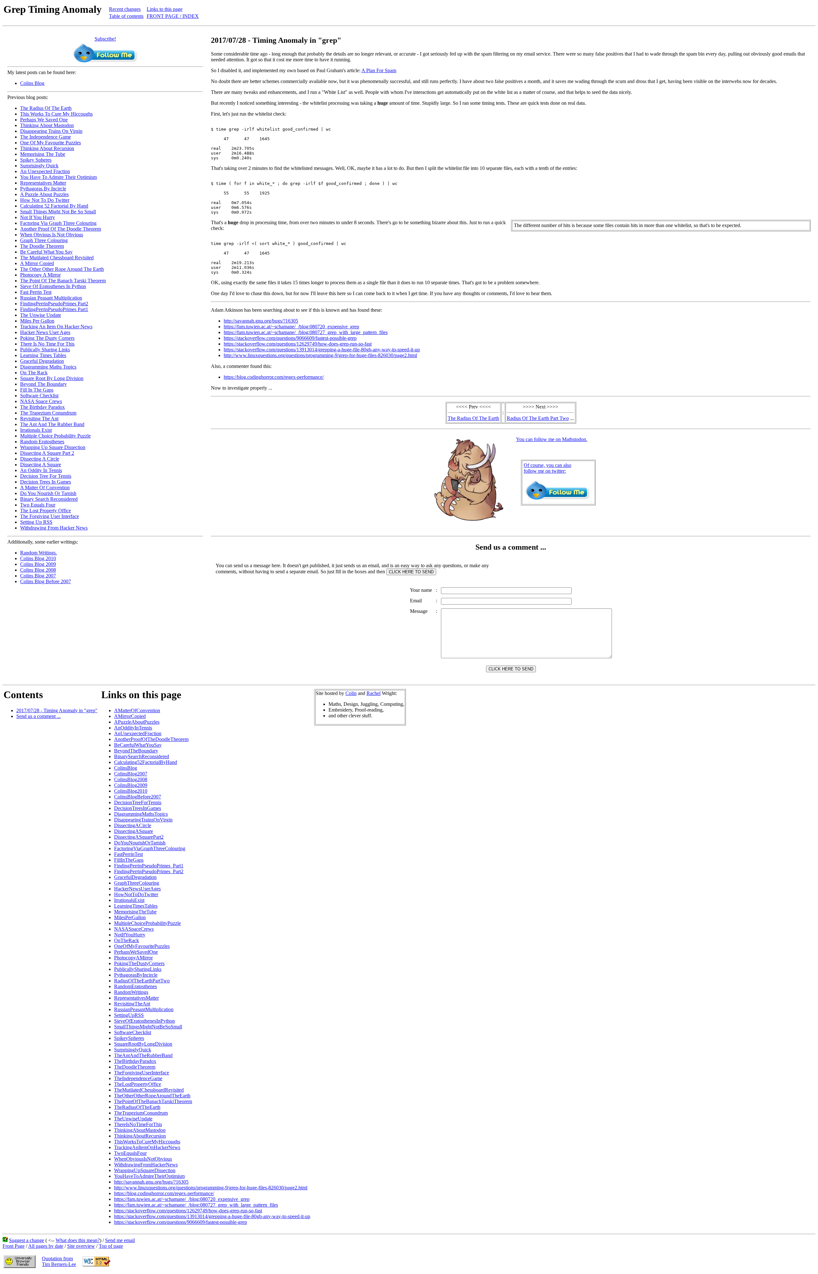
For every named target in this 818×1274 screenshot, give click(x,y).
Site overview (81, 1246)
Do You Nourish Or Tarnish (48, 493)
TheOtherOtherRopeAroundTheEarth (152, 1095)
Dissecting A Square (40, 464)
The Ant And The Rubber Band (52, 424)
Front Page (14, 1246)
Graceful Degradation (42, 361)
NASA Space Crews (41, 401)
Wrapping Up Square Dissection (52, 447)
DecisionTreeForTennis (137, 802)
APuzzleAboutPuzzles (136, 722)
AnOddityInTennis (133, 727)
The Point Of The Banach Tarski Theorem (63, 280)
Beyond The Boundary (43, 384)
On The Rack (34, 372)
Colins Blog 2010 (38, 558)
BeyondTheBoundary (136, 750)
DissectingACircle (132, 825)
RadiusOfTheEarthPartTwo (142, 980)
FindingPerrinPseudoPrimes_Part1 (148, 865)
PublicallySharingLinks (137, 969)
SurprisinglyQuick (132, 1049)
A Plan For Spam (378, 70)
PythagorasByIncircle (136, 975)
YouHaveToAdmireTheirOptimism (149, 1176)
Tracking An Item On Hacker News (56, 326)
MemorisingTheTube (135, 911)
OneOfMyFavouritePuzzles (142, 946)
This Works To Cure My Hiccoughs (56, 114)
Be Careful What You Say (46, 252)
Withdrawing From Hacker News (54, 527)
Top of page (111, 1246)
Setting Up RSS (36, 522)
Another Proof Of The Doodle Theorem (60, 229)
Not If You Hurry (37, 217)
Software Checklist (39, 395)
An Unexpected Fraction (45, 171)
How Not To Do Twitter (44, 200)
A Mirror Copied (37, 263)
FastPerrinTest (128, 854)
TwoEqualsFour (130, 1153)
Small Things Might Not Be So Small (58, 211)
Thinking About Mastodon (47, 125)
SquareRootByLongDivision (143, 1044)
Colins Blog (32, 83)
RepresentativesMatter (136, 998)
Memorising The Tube (42, 154)
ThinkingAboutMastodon (140, 1130)
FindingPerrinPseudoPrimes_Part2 (148, 871)
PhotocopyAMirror (133, 957)
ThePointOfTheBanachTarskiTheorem (153, 1101)
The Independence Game (45, 137)
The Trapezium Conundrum (48, 413)
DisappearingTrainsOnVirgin (143, 819)
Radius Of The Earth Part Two (538, 418)
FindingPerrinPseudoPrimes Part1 (54, 309)
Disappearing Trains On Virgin (51, 131)
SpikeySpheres (129, 1038)
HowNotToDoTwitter (136, 894)
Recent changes (125, 9)
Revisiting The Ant (39, 418)
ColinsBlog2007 (130, 773)
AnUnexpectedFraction (137, 733)
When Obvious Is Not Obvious (51, 234)
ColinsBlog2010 (130, 791)
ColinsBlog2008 (130, 779)
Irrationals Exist (36, 430)
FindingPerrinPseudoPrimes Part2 (54, 303)
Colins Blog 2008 (38, 570)
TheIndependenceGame (138, 1078)
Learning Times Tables (43, 355)
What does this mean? (78, 1240)
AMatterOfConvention (137, 710)
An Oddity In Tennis (41, 470)
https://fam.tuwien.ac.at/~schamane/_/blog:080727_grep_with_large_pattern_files (306, 332)
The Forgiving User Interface (49, 516)
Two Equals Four (37, 504)
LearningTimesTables (136, 906)
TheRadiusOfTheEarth (137, 1107)
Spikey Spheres (35, 160)
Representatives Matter (43, 183)
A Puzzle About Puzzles (44, 194)
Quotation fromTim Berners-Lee (59, 1261)
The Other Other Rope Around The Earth (62, 269)
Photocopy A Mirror (40, 275)
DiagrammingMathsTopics (141, 814)
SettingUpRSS (129, 1015)
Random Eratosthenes (42, 441)
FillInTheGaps (128, 860)
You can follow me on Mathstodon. (551, 439)
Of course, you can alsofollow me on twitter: (547, 468)
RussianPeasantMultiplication (144, 1009)
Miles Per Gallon (37, 321)
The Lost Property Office (45, 510)
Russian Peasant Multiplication (51, 298)
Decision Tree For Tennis (45, 476)
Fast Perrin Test (35, 292)
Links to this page (164, 9)
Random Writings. (38, 552)
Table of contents (126, 16)
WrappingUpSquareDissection (144, 1170)
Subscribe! (105, 39)
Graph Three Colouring (44, 240)
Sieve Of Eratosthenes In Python (53, 286)
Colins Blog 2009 (38, 564)
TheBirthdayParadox (135, 1061)
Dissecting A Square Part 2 (47, 453)
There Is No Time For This (47, 344)
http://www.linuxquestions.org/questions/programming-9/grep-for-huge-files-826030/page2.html (320, 355)
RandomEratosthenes (135, 986)
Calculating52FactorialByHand (145, 762)
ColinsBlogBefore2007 (137, 796)
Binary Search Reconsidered (49, 499)
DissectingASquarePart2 (139, 837)
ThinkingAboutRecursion (140, 1136)
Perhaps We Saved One (44, 119)
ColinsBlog (125, 768)
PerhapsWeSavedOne (136, 952)
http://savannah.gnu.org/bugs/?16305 (261, 321)
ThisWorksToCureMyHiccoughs (147, 1141)
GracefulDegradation (135, 877)
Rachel (374, 693)
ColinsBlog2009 (130, 785)
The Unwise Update (40, 315)
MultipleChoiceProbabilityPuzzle (147, 923)
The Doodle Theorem (42, 246)
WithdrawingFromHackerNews (146, 1164)
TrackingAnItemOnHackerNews (147, 1147)
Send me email (120, 1240)
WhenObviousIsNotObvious (143, 1159)
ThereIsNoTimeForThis (138, 1124)
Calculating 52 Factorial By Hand (54, 206)
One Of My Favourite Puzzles (50, 142)
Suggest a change (26, 1240)
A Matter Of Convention (45, 487)
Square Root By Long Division (51, 378)
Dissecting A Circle (39, 459)
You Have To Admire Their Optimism (58, 177)
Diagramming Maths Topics (48, 367)
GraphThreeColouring (136, 883)
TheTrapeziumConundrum (141, 1113)
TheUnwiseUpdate (133, 1118)
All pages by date (45, 1246)
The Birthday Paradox (42, 407)
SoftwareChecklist (132, 1032)
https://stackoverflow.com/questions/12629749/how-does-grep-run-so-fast (298, 344)
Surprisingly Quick (39, 165)
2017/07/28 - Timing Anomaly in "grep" (56, 710)
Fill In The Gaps (36, 390)
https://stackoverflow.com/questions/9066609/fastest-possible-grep (290, 338)
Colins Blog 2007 (38, 575)
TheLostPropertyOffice (137, 1084)
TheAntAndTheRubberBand (143, 1055)
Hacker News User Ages (45, 332)
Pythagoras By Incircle (43, 188)
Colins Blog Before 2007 (45, 581)
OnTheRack (126, 940)
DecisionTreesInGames (137, 808)
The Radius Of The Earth (46, 108)
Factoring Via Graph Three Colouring (58, 223)
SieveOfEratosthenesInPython (144, 1021)
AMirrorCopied (130, 716)
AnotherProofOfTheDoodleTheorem (151, 739)
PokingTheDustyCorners (139, 963)
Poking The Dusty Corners (47, 338)
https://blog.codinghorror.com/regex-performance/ (274, 377)
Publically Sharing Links (45, 349)
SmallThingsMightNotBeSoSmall (148, 1026)
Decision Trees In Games (45, 481)
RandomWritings (131, 992)
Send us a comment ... (38, 716)
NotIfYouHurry (129, 934)
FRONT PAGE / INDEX (173, 16)
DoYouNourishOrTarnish (140, 842)
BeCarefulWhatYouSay (138, 745)
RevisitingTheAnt (132, 1003)
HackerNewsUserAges (137, 888)
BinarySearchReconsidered (141, 756)
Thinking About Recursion (47, 148)
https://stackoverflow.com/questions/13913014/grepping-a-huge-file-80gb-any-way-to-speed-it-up (322, 349)
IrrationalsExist (129, 900)
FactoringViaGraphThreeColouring (149, 848)
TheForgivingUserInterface (141, 1072)
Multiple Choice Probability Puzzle (55, 436)
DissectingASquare (133, 831)
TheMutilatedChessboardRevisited (149, 1090)
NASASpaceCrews (134, 929)
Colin (351, 693)
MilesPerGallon (130, 917)
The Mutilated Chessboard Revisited (57, 257)
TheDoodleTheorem (134, 1067)
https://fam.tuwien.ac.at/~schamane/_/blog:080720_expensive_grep (291, 326)
